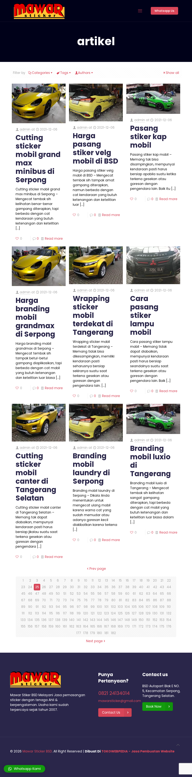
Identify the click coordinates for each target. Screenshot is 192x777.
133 (23, 620)
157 (37, 626)
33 (93, 587)
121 (92, 613)
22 (169, 580)
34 (99, 587)
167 (106, 626)
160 (57, 626)
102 (113, 606)
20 (155, 580)
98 (86, 606)
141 (79, 620)
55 (92, 593)
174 (155, 626)
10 (85, 580)
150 (141, 620)
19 (148, 580)
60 (127, 593)
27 (51, 587)
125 (120, 613)
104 (127, 606)
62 (141, 593)
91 (37, 606)
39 (134, 587)
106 (141, 606)
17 (134, 580)
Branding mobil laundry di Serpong (91, 468)
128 (141, 613)
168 (113, 626)
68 (30, 600)
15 (120, 580)
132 (168, 613)
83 (134, 600)
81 (120, 600)
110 (169, 606)
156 (30, 626)
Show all (172, 73)
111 (23, 613)
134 (30, 620)
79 (106, 600)
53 (79, 593)
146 (113, 620)
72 (58, 600)
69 (37, 600)
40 (141, 587)
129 (148, 613)
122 (99, 613)
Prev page (97, 568)
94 (58, 606)
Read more (54, 238)
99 (93, 606)
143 (92, 620)
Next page (94, 641)
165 (92, 626)
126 (127, 613)
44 (169, 587)
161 (65, 626)
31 (78, 587)
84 (141, 600)
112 (30, 613)
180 (99, 633)
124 (113, 613)
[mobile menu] (140, 11)
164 (85, 626)
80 (113, 600)
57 (106, 593)
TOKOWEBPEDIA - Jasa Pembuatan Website (137, 751)
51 (64, 593)
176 (168, 626)
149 (134, 620)
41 (148, 587)
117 (65, 613)
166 (99, 626)
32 (86, 587)
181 (106, 633)
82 (127, 600)
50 (58, 593)
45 (23, 593)
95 (65, 606)
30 (72, 587)
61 (134, 593)
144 (99, 620)
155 (23, 626)
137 (51, 620)
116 (58, 613)
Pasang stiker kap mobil (148, 136)
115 (51, 613)
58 (113, 593)
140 (71, 620)
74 (72, 600)
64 (155, 593)
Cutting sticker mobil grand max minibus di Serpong (38, 159)
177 (78, 633)
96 (72, 606)
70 (44, 600)
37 (120, 587)
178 (85, 633)
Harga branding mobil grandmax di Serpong (35, 317)
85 (148, 600)
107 (148, 606)
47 (37, 593)
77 (92, 600)
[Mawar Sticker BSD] (39, 11)
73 (65, 600)
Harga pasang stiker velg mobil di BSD (95, 148)
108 (155, 606)
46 (30, 593)
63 (148, 593)
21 (161, 580)
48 (44, 593)
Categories (41, 73)
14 (113, 580)
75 (79, 600)
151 (148, 620)
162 (71, 626)
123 (106, 613)
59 (120, 593)
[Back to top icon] (178, 745)
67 (23, 600)
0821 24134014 (114, 693)
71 (51, 600)
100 (99, 606)
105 (134, 606)
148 (127, 620)
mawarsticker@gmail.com (119, 701)
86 (155, 600)
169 (120, 626)
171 (134, 626)
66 (169, 593)
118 (72, 613)
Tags (64, 73)
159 (51, 626)
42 (155, 587)
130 (155, 613)
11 (93, 580)
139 (64, 620)
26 (44, 587)
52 (72, 593)
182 (113, 633)
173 (148, 626)
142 (85, 620)
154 (168, 620)
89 (23, 606)
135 (37, 620)
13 (106, 580)
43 (162, 587)
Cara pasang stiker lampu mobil (144, 315)
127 (134, 613)
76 (86, 600)
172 (141, 626)
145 (106, 620)
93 (51, 606)
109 (161, 606)
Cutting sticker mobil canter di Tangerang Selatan (36, 477)
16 (127, 580)
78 (99, 600)
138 (57, 620)
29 (65, 587)
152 (155, 620)
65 (162, 593)
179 (92, 633)
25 (37, 587)
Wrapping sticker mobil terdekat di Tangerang (93, 315)
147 (120, 620)
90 (30, 606)
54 (86, 593)
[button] (24, 768)
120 (85, 613)
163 (78, 626)
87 (162, 600)
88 (169, 600)
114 (44, 613)
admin (25, 129)
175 (162, 626)
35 (106, 587)
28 (58, 587)
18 (141, 580)
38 (127, 587)
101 (106, 606)
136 (43, 620)
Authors (84, 73)
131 (162, 613)
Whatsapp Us (164, 11)
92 (44, 606)
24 (30, 587)
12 (99, 580)
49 (51, 593)
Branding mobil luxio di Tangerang (150, 461)
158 (44, 626)
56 (99, 593)
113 (37, 613)
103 (120, 606)
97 (79, 606)
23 (23, 587)
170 (127, 626)
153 (162, 620)
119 (79, 613)
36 (113, 587)
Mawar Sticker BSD (37, 751)
